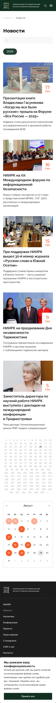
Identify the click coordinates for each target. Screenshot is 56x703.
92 (50, 466)
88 (30, 466)
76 (20, 463)
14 (10, 443)
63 (5, 459)
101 (48, 469)
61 (45, 456)
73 (5, 463)
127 (12, 482)
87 (25, 466)
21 (45, 443)
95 (17, 469)
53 (5, 456)
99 (36, 469)
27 (25, 446)
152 (23, 492)
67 (25, 459)
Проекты (7, 628)
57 (25, 456)
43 (5, 453)
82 (50, 463)
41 (45, 450)
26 (20, 446)
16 (20, 443)
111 (12, 476)
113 (25, 476)
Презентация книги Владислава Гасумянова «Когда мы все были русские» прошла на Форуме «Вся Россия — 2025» (27, 107)
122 (31, 479)
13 (5, 443)
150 (11, 492)
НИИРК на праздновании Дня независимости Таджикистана (27, 332)
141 (50, 486)
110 (6, 476)
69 (35, 459)
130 (31, 482)
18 (30, 443)
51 (45, 453)
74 (10, 463)
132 (43, 482)
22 (50, 443)
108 (43, 472)
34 (10, 450)
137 (25, 486)
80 (40, 463)
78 (30, 463)
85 (15, 466)
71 (45, 459)
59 (35, 456)
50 (40, 453)
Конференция (10, 622)
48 (30, 453)
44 (10, 453)
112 (19, 476)
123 (37, 479)
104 (19, 472)
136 (19, 486)
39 (35, 450)
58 (30, 456)
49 (35, 453)
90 (40, 466)
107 (37, 472)
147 (37, 489)
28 (30, 446)
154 (36, 492)
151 (17, 492)
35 (15, 450)
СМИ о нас (8, 647)
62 (50, 456)
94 (12, 469)
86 (20, 466)
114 (31, 476)
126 (6, 482)
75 (15, 463)
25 (15, 446)
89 (35, 466)
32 (50, 446)
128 (19, 482)
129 (25, 482)
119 (12, 479)
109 (50, 472)
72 (50, 459)
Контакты (8, 653)
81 (45, 463)
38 (30, 450)
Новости (7, 610)
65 (15, 459)
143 (12, 489)
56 (20, 456)
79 (35, 463)
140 (43, 486)
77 (25, 463)
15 (15, 443)
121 (25, 479)
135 (12, 486)
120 (19, 479)
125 (50, 479)
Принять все (28, 696)
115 (37, 476)
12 (50, 440)
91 (45, 466)
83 (5, 466)
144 (19, 489)
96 (22, 469)
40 (40, 450)
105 (25, 472)
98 (31, 469)
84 (10, 466)
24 (10, 446)
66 (20, 459)
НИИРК (7, 604)
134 (6, 486)
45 (15, 453)
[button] (10, 51)
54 (10, 456)
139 (37, 486)
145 (25, 489)
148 (43, 489)
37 (25, 450)
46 (20, 453)
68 (30, 459)
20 (40, 443)
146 (31, 489)
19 (35, 443)
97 (27, 469)
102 (6, 472)
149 (50, 489)
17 (25, 443)
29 (35, 446)
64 (10, 459)
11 (45, 440)
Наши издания (10, 634)
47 (25, 453)
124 (43, 479)
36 (20, 450)
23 (5, 446)
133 (50, 482)
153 (30, 492)
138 (31, 486)
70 (40, 459)
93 (7, 469)
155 (42, 492)
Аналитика (8, 616)
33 (5, 450)
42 (50, 450)
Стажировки (9, 640)
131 (37, 482)
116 (43, 476)
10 (40, 440)
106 (31, 472)
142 (6, 489)
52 (50, 453)
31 (45, 446)
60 (40, 456)
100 (42, 469)
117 (50, 476)
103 (12, 472)
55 (15, 456)
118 (6, 479)
